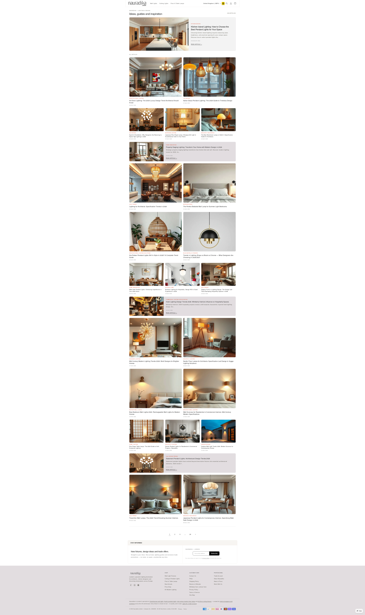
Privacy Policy (193, 589)
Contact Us (192, 576)
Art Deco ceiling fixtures (204, 601)
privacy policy (205, 558)
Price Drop (168, 587)
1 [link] (169, 534)
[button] (227, 3)
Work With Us (218, 584)
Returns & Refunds (195, 584)
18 (190, 534)
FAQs (191, 578)
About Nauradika (219, 578)
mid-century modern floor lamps (186, 601)
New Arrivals (168, 584)
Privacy (180, 609)
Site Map (192, 595)
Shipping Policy (194, 581)
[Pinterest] (138, 585)
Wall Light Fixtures (170, 576)
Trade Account (218, 576)
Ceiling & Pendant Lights (172, 578)
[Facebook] (130, 585)
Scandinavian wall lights (156, 601)
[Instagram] (134, 585)
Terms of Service (194, 592)
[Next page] (195, 534)
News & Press (218, 581)
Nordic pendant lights (170, 601)
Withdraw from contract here (197, 587)
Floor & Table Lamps (171, 581)
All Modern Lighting (170, 589)
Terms (185, 609)
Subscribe (214, 553)
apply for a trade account (189, 603)
